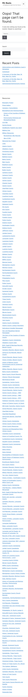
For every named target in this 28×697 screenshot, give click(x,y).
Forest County (6, 215)
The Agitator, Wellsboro (9, 666)
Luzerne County (7, 249)
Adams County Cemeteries (10, 323)
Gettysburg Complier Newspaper (12, 328)
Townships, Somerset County (11, 648)
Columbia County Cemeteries (11, 433)
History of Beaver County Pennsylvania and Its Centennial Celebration (12, 364)
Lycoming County (7, 251)
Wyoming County (7, 317)
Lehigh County (6, 246)
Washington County (8, 309)
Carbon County (7, 178)
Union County (6, 302)
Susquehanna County (9, 296)
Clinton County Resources (10, 426)
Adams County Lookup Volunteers (13, 325)
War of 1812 (7, 138)
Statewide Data (7, 692)
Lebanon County (7, 244)
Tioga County (6, 299)
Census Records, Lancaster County (13, 506)
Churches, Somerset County (11, 628)
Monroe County (7, 262)
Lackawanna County (8, 236)
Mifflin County (6, 259)
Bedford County (7, 157)
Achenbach (5, 72)
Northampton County (8, 270)
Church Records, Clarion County (12, 390)
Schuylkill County (7, 286)
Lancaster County (7, 238)
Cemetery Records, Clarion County (13, 387)
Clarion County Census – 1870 (11, 398)
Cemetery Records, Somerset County (14, 621)
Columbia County (7, 193)
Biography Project (7, 102)
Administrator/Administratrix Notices (13, 83)
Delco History (6, 449)
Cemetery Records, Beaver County (13, 350)
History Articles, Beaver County (12, 360)
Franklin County (7, 217)
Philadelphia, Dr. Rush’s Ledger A (12, 610)
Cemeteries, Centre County (10, 382)
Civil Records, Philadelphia (10, 603)
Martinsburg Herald (8, 379)
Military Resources (8, 133)
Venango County (7, 304)
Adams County (7, 146)
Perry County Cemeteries (10, 600)
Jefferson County (7, 230)
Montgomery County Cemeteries (12, 571)
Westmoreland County (9, 315)
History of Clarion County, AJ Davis (13, 403)
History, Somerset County (10, 633)
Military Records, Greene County (12, 472)
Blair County (6, 162)
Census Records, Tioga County (12, 656)
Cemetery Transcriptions (10, 108)
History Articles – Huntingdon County (14, 478)
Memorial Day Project (9, 141)
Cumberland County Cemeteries (12, 439)
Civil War (5, 122)
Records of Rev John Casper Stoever (13, 536)
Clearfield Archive (7, 411)
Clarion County (7, 186)
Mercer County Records (9, 563)
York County (6, 320)
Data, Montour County (9, 578)
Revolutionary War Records (12, 135)
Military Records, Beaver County (12, 369)
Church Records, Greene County (12, 470)
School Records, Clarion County (12, 408)
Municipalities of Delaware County (13, 455)
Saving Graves (6, 125)
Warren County (7, 307)
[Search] (4, 37)
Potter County (6, 283)
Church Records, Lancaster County (13, 509)
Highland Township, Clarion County (13, 400)
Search (4, 46)
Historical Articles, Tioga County (12, 661)
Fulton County (6, 220)
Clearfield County (7, 188)
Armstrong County (8, 151)
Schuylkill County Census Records (12, 613)
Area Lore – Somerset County (11, 615)
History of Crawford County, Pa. (12, 436)
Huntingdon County (8, 225)
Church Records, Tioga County (11, 658)
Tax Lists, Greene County (10, 475)
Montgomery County (8, 265)
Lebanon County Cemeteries (11, 546)
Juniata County (7, 233)
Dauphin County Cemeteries (11, 441)
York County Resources (9, 679)
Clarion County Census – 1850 (11, 393)
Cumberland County (8, 199)
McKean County (7, 254)
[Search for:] (14, 34)
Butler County (6, 170)
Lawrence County (7, 241)
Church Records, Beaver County (12, 357)
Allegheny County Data (9, 342)
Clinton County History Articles (11, 424)
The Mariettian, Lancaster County (12, 528)
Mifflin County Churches (9, 568)
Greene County (7, 222)
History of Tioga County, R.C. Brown (13, 664)
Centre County (6, 180)
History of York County (9, 674)
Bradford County (7, 164)
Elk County (5, 207)
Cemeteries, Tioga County (10, 653)
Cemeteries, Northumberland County (13, 598)
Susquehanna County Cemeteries (12, 650)
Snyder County (7, 288)
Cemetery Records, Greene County (13, 467)
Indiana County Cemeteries (10, 485)
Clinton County (7, 191)
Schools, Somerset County (10, 645)
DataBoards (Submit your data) (12, 128)
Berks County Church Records (11, 374)
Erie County (5, 209)
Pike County (6, 280)
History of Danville (8, 586)
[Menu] (23, 4)
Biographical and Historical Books (12, 110)
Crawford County (7, 196)
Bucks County (6, 167)
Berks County (6, 159)
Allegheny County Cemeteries (11, 340)
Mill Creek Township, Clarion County (13, 406)
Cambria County (7, 172)
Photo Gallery (6, 105)
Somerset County (7, 291)
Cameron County (7, 175)
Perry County (6, 275)
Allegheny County (7, 149)
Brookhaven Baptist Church (10, 462)
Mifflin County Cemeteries (10, 565)
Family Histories (7, 687)
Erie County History (8, 464)
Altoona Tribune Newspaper (11, 377)
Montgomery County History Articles (13, 573)
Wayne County (6, 312)
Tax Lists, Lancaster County (11, 538)
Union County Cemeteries (10, 669)
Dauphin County (7, 201)
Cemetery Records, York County (12, 671)
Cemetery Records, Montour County (13, 576)
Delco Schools (6, 452)
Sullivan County (7, 294)
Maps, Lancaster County (10, 526)
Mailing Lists (6, 130)
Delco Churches (7, 447)
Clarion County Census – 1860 (11, 395)
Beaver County (7, 154)
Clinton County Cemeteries (10, 421)
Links (4, 143)
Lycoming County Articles (10, 560)
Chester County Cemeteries (11, 385)
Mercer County (7, 257)
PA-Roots (6, 3)
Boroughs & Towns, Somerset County (14, 618)
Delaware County (7, 204)
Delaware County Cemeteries (11, 444)
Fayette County (7, 212)
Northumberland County (10, 273)
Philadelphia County (8, 278)
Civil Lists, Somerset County (11, 631)
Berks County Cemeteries (10, 371)
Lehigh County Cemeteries (10, 548)
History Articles (7, 689)
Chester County (7, 183)
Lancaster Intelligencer (9, 523)
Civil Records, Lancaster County (12, 511)
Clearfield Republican (9, 414)
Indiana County (7, 228)
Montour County (7, 267)
